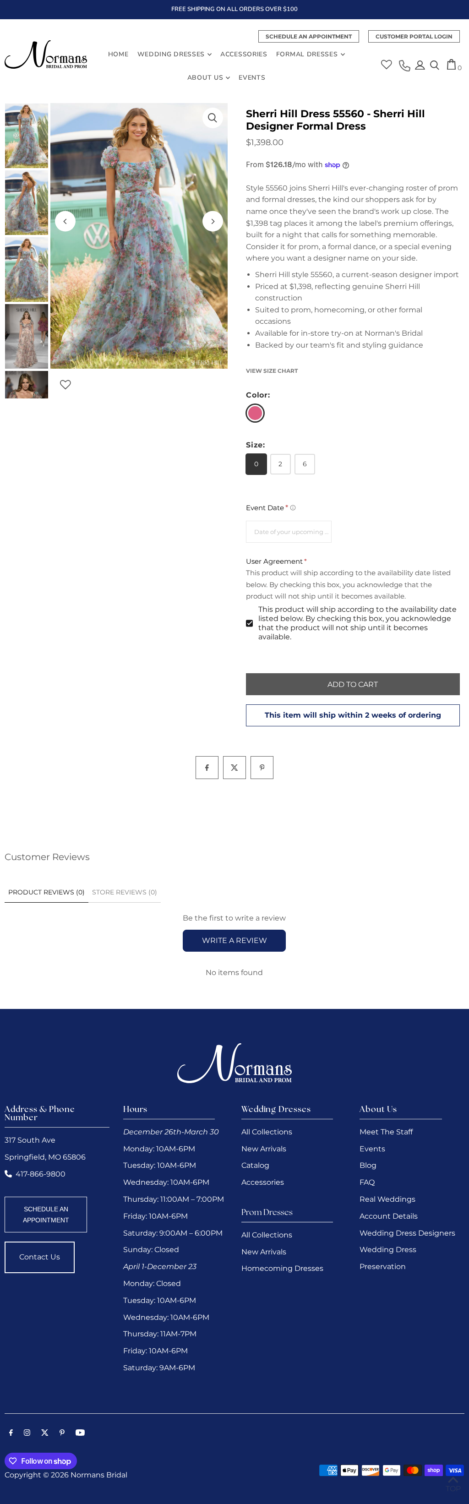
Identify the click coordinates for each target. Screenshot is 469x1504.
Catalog (255, 1165)
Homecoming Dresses (282, 1268)
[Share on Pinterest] (262, 767)
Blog (368, 1165)
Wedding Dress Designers (407, 1233)
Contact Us (39, 1257)
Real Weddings (387, 1199)
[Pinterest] (62, 1433)
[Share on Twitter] (234, 767)
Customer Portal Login (414, 36)
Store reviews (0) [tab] (124, 892)
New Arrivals (263, 1148)
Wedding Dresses (171, 54)
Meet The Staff (386, 1132)
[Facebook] (11, 1433)
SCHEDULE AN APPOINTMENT (46, 1214)
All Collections (266, 1132)
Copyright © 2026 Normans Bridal (66, 1475)
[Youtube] (80, 1433)
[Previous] (65, 221)
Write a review (234, 940)
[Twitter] (45, 1433)
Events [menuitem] (252, 77)
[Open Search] (434, 66)
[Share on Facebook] (207, 767)
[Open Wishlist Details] (386, 61)
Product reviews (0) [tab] (46, 892)
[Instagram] (27, 1433)
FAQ (367, 1182)
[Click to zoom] (212, 118)
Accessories (262, 1182)
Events (372, 1148)
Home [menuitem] (118, 54)
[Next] (212, 221)
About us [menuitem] (205, 77)
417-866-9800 (40, 1174)
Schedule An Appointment (309, 36)
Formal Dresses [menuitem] (307, 54)
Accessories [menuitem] (243, 54)
